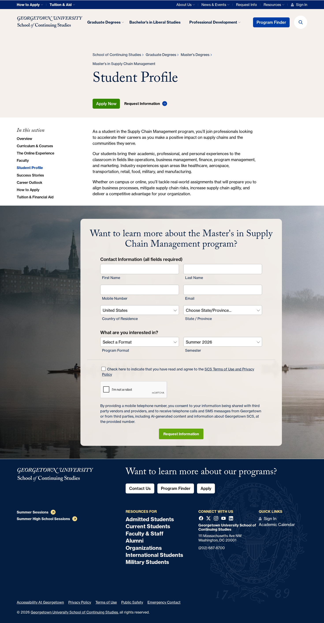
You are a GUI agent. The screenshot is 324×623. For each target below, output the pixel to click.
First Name (111, 277)
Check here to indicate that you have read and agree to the (178, 371)
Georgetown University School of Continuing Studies (74, 612)
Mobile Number (114, 298)
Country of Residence (120, 318)
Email (189, 298)
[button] (300, 22)
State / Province (198, 318)
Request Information (181, 433)
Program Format (115, 350)
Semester (193, 350)
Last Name (194, 277)
